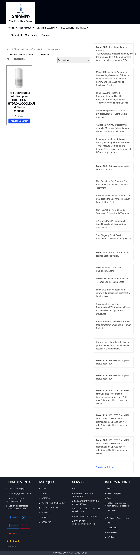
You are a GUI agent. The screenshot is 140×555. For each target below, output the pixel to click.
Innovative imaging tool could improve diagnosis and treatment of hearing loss (113, 293)
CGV (109, 498)
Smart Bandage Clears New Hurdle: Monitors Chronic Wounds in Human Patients (113, 325)
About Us (111, 489)
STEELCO (45, 489)
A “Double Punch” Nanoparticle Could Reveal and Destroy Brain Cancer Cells (111, 224)
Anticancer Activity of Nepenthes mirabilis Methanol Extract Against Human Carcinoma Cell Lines (112, 128)
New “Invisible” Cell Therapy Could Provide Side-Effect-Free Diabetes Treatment (112, 184)
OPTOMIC (45, 498)
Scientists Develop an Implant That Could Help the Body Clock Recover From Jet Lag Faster (113, 198)
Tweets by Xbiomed (105, 467)
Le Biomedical (15, 35)
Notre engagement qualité (20, 493)
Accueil (11, 27)
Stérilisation (112, 537)
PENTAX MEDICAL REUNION (53, 503)
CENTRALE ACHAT (46, 27)
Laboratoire (112, 528)
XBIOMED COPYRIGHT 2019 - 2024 (70, 552)
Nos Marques (26, 27)
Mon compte (31, 35)
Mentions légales (114, 493)
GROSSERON (46, 522)
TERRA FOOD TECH (49, 508)
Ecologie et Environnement (118, 518)
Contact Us (111, 511)
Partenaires (112, 532)
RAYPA (44, 493)
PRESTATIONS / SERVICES (73, 27)
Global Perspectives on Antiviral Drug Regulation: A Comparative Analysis (111, 113)
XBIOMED (21, 16)
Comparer (47, 35)
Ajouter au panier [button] (19, 121)
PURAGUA (45, 512)
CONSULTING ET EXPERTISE (86, 516)
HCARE (44, 517)
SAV (76, 489)
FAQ (108, 523)
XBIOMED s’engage (17, 489)
